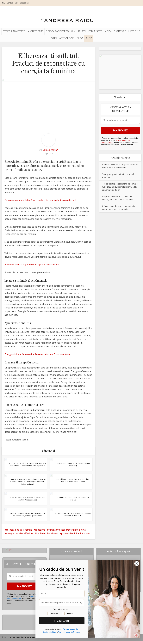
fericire (29, 533)
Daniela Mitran (50, 149)
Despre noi (24, 3)
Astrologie (66, 38)
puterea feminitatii (71, 533)
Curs (16, 3)
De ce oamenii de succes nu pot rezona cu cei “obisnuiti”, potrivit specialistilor (27, 514)
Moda (108, 31)
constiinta (40, 529)
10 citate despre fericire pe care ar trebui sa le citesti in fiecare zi (73, 514)
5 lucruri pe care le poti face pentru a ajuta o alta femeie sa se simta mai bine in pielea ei (27, 464)
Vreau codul (62, 620)
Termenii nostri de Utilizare (69, 632)
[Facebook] (6, 621)
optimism (53, 533)
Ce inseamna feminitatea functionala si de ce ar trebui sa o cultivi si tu (40, 200)
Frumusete (95, 31)
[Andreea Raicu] (67, 18)
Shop (88, 38)
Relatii (82, 31)
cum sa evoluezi (56, 529)
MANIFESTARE (35, 31)
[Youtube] (6, 625)
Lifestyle (134, 31)
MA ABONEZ (120, 130)
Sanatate (120, 31)
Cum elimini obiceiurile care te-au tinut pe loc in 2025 (73, 464)
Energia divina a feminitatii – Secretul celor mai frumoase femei (37, 354)
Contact (10, 3)
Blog (3, 3)
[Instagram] (6, 617)
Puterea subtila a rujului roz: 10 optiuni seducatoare (31, 264)
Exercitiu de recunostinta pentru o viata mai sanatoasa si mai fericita (72, 480)
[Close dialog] (136, 563)
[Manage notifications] (136, 635)
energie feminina (77, 529)
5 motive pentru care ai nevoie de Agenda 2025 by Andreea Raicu (27, 498)
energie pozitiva (14, 533)
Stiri (54, 38)
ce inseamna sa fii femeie (19, 529)
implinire (41, 533)
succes (87, 533)
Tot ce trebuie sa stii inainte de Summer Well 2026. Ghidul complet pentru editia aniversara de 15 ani (120, 186)
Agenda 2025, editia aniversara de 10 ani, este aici (73, 498)
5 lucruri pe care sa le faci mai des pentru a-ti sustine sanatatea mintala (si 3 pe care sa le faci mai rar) (28, 481)
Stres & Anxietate (14, 31)
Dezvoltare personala (60, 31)
